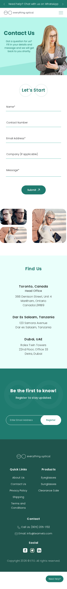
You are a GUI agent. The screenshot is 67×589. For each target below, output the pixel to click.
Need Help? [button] (55, 578)
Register (50, 420)
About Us (18, 477)
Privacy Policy (18, 490)
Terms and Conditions (18, 505)
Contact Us (18, 484)
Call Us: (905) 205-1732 (35, 527)
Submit (32, 190)
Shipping (18, 497)
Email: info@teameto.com (35, 533)
